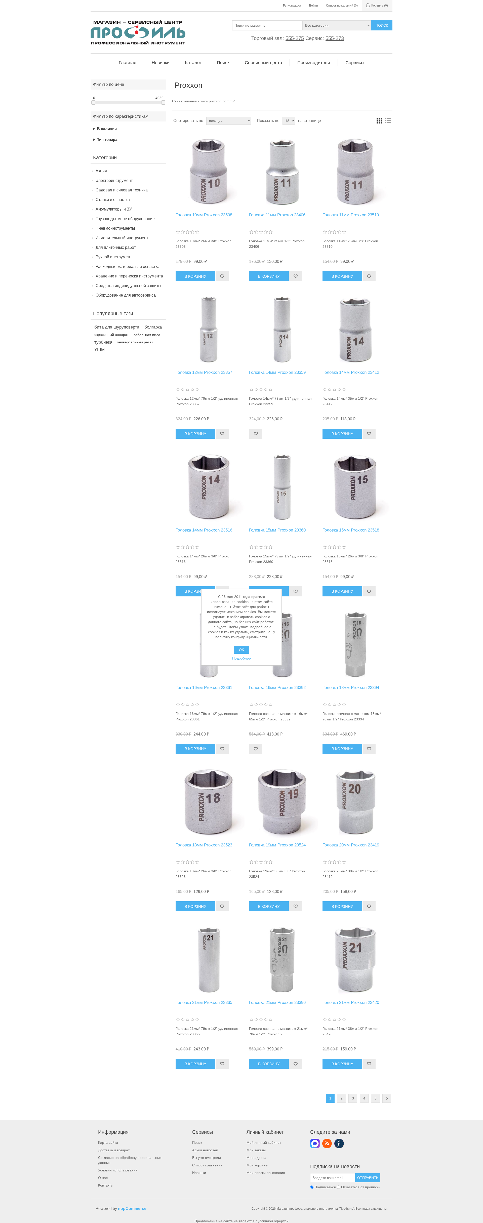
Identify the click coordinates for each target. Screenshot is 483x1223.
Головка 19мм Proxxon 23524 (277, 845)
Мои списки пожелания (266, 1173)
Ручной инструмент (114, 257)
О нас (103, 1178)
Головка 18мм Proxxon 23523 (204, 845)
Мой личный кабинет (264, 1142)
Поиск (382, 25)
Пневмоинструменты (115, 228)
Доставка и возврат (114, 1150)
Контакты (105, 1185)
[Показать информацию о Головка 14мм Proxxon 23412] (355, 329)
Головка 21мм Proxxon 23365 (204, 1002)
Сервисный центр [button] (263, 62)
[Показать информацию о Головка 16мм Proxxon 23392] (282, 644)
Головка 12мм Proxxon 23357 (204, 372)
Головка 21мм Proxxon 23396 (277, 1002)
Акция (101, 171)
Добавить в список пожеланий (222, 276)
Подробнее (241, 658)
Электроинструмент (114, 180)
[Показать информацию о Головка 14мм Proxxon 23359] (282, 329)
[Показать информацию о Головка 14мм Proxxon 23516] (208, 486)
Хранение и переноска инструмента (129, 276)
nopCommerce (132, 1208)
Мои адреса (256, 1158)
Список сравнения (207, 1165)
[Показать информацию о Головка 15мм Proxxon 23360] (282, 486)
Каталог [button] (193, 62)
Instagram (339, 1143)
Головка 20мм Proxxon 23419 (351, 845)
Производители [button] (313, 62)
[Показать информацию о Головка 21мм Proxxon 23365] (208, 959)
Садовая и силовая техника (122, 190)
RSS (327, 1143)
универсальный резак (135, 342)
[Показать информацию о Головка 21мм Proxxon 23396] (282, 959)
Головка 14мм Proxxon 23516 (204, 530)
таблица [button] (379, 121)
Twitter (315, 1143)
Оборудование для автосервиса (126, 295)
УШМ (99, 349)
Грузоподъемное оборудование (125, 219)
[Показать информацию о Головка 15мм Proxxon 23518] (355, 486)
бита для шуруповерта (116, 327)
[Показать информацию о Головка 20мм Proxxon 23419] (355, 802)
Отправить (367, 1178)
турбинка (103, 342)
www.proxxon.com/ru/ (217, 101)
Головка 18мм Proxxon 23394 (351, 687)
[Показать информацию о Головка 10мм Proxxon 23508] (208, 172)
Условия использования (118, 1170)
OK (241, 650)
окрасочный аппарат (111, 335)
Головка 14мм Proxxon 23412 (351, 372)
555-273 (335, 38)
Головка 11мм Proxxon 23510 (351, 215)
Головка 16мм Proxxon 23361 (204, 687)
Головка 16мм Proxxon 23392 (277, 687)
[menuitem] (127, 62)
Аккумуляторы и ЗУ (114, 209)
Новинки (199, 1173)
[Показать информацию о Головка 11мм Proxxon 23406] (282, 172)
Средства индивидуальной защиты (128, 285)
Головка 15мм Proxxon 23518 (351, 530)
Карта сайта (108, 1142)
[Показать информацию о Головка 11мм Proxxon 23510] (355, 172)
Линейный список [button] (388, 121)
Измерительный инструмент (122, 238)
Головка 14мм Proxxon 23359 (277, 372)
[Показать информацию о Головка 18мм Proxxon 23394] (355, 644)
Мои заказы (256, 1150)
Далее (386, 1098)
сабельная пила (147, 335)
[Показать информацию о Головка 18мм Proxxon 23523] (208, 802)
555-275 (295, 38)
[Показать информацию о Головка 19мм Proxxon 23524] (282, 802)
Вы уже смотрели (206, 1158)
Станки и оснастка (113, 199)
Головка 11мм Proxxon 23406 (277, 215)
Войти (313, 5)
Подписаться (325, 1187)
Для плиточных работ (116, 247)
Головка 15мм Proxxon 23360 (277, 530)
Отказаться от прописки (360, 1187)
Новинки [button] (161, 62)
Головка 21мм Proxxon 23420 (351, 1002)
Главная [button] (127, 62)
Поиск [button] (223, 62)
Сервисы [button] (354, 62)
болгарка (153, 327)
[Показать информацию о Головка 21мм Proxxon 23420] (355, 959)
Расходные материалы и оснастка (127, 266)
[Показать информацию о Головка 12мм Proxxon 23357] (208, 329)
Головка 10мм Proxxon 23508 (204, 215)
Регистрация (292, 5)
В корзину (195, 276)
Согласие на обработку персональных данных (130, 1160)
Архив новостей (205, 1150)
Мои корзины (257, 1165)
